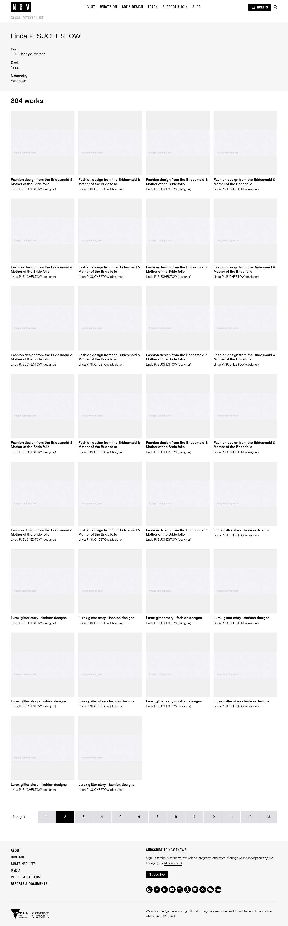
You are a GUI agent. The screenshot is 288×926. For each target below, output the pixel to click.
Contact (17, 857)
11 (231, 817)
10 (213, 817)
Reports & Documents (29, 884)
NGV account (173, 863)
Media (15, 871)
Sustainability (23, 864)
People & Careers (25, 877)
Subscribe (157, 874)
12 (250, 817)
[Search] (275, 7)
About (16, 851)
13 (268, 817)
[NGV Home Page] (21, 7)
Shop (196, 7)
